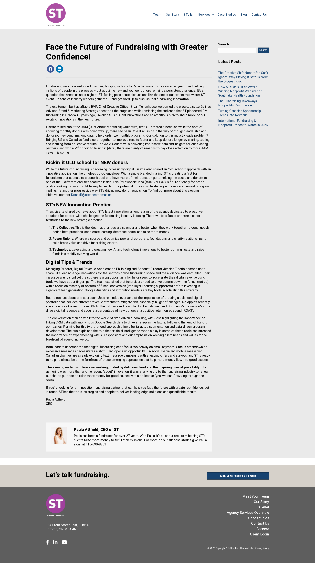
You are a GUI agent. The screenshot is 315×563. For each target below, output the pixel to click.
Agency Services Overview (248, 512)
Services (204, 14)
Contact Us (259, 14)
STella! (188, 14)
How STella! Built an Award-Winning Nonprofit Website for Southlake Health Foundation (240, 91)
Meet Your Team (255, 496)
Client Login (259, 534)
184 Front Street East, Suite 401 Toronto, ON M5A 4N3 (69, 527)
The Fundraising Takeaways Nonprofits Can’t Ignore (237, 103)
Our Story (172, 14)
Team (157, 14)
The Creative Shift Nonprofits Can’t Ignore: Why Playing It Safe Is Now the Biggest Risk (243, 77)
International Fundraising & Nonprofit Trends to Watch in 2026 (243, 122)
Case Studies (227, 14)
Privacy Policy (262, 548)
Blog (244, 14)
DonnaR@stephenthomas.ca (91, 194)
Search (223, 44)
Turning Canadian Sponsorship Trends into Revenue (239, 113)
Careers (262, 529)
